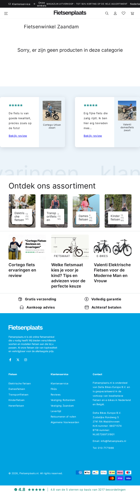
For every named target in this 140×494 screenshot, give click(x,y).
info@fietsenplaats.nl (113, 441)
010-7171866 (106, 447)
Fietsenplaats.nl (29, 473)
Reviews (56, 394)
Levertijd (56, 411)
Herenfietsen (16, 405)
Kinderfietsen (17, 400)
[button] (107, 13)
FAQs (54, 388)
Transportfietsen (19, 394)
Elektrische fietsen (20, 383)
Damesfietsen (17, 388)
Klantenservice (59, 383)
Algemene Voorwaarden (65, 422)
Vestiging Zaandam (62, 405)
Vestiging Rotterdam (63, 400)
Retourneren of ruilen (63, 416)
